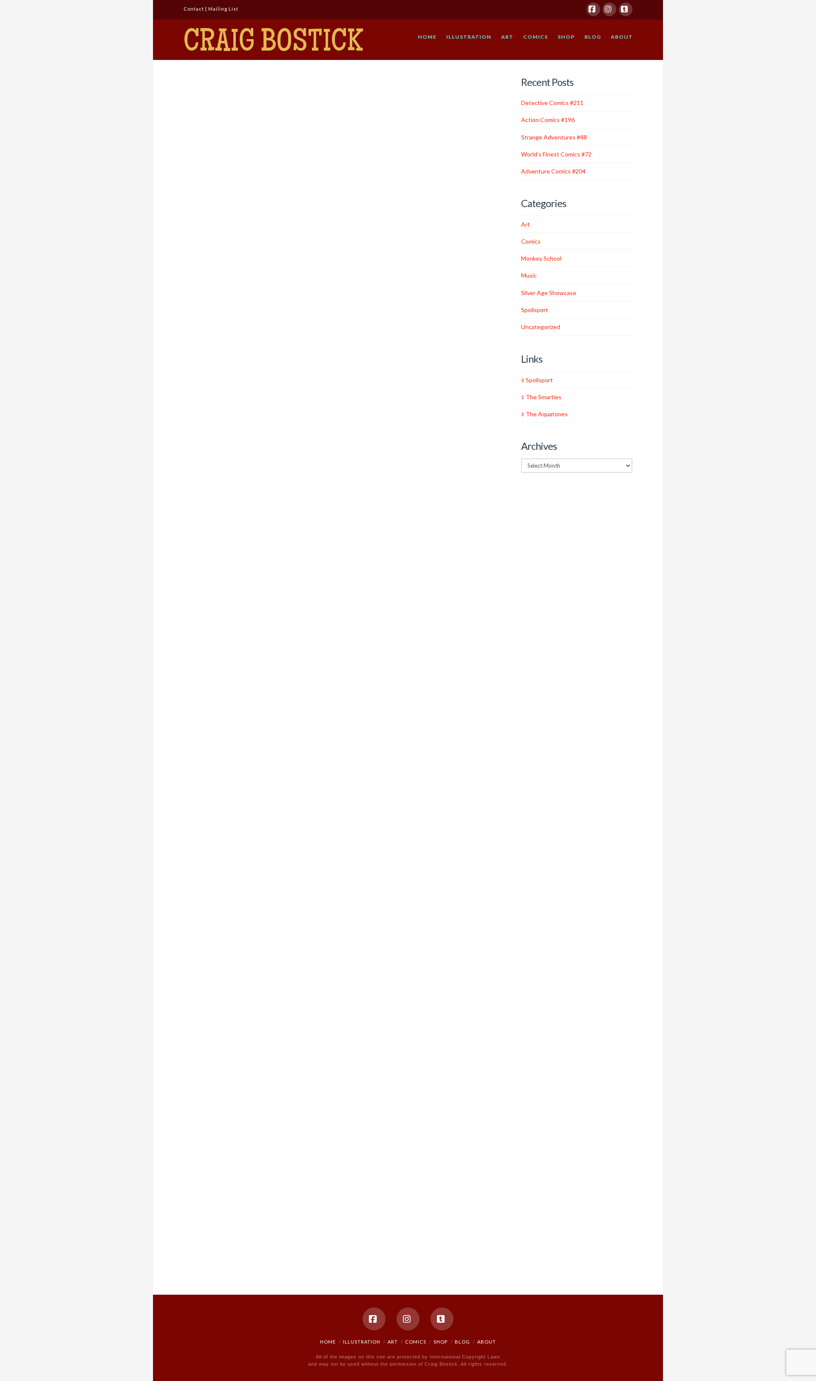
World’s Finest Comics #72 (224, 335)
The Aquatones (547, 414)
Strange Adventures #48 (554, 137)
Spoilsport (534, 309)
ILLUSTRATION (361, 1341)
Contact (194, 8)
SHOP (441, 1341)
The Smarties (543, 397)
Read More (206, 294)
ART (393, 1341)
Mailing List (223, 8)
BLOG (462, 1341)
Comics (208, 851)
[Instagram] (609, 9)
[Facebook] (593, 9)
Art (194, 851)
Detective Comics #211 (230, 93)
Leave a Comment (210, 125)
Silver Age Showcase (214, 117)
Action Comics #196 (548, 119)
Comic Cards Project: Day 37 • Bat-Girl (223, 1045)
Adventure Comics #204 (553, 171)
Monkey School (541, 258)
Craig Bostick (273, 44)
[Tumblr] (625, 9)
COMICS (415, 1341)
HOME (328, 1341)
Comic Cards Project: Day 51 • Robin (223, 822)
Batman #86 (224, 576)
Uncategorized (207, 360)
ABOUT (486, 1341)
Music (529, 275)
